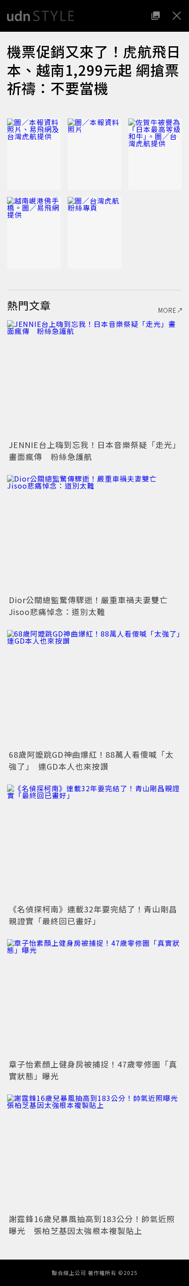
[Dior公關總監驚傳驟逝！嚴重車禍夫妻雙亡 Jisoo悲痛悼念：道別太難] (94, 533)
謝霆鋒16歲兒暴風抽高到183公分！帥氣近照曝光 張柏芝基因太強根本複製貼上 (92, 1224)
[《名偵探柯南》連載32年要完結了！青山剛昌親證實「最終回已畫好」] (94, 843)
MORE (167, 310)
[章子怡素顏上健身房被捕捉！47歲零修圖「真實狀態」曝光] (94, 997)
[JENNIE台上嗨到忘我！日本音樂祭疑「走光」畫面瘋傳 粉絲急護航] (94, 378)
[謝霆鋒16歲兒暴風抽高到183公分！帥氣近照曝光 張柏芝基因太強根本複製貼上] (94, 1152)
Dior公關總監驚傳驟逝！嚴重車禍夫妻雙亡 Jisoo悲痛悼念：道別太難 (92, 605)
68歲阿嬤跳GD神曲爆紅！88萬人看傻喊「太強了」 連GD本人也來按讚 (91, 760)
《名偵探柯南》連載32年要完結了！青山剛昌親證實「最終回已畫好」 (93, 915)
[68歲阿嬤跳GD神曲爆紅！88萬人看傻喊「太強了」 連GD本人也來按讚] (94, 688)
